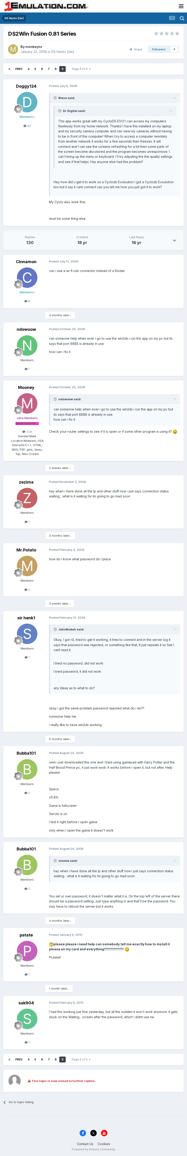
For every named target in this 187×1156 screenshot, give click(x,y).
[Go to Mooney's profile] (27, 403)
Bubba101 (26, 753)
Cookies (104, 1144)
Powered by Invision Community (93, 1149)
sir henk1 (26, 617)
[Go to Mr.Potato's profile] (27, 566)
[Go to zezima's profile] (27, 498)
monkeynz (33, 47)
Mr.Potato (26, 550)
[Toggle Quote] (56, 98)
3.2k (28, 431)
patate (26, 935)
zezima (26, 482)
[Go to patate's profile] (27, 951)
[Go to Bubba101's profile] (27, 769)
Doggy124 (26, 86)
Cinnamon (26, 261)
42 (28, 126)
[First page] (9, 69)
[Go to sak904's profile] (27, 1019)
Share (137, 49)
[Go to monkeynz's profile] (13, 49)
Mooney (26, 387)
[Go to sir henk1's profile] (27, 634)
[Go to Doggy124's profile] (27, 102)
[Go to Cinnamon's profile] (27, 277)
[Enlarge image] (175, 431)
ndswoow (26, 329)
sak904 (26, 1002)
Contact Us (85, 1144)
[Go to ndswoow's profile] (27, 345)
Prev (19, 69)
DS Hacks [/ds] (62, 52)
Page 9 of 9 (80, 69)
